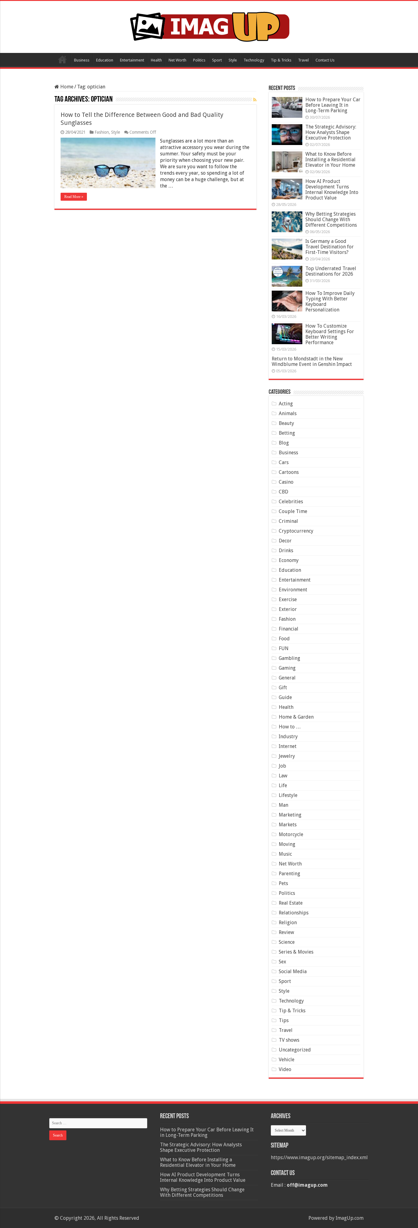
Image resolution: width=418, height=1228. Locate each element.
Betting (287, 433)
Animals (288, 413)
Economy (289, 560)
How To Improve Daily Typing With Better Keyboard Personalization (330, 301)
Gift (283, 687)
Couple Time (293, 511)
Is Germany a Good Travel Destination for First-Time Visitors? (329, 246)
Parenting (289, 873)
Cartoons (289, 472)
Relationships (293, 913)
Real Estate (291, 903)
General (287, 678)
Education (104, 60)
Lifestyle (288, 795)
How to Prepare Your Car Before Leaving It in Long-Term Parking (332, 105)
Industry (288, 736)
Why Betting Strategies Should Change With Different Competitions (331, 219)
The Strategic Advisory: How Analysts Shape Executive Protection (330, 132)
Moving (287, 844)
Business (81, 60)
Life (283, 785)
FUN (284, 648)
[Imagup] (209, 25)
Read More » (73, 197)
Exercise (288, 599)
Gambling (289, 658)
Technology (254, 60)
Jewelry (287, 756)
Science (287, 942)
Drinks (286, 550)
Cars (284, 462)
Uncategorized (295, 1050)
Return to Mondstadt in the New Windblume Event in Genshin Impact (312, 361)
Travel (303, 60)
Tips (284, 1020)
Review (286, 932)
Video (285, 1069)
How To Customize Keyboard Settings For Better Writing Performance (329, 334)
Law (283, 776)
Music (285, 854)
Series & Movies (296, 952)
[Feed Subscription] (254, 99)
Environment (293, 590)
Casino (286, 482)
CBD (283, 492)
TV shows (289, 1040)
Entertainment (132, 60)
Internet (288, 746)
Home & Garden (296, 717)
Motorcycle (291, 834)
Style (233, 60)
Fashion (102, 132)
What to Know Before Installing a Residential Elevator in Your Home (330, 159)
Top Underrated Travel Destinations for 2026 (330, 271)
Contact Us (324, 60)
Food (284, 639)
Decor (285, 541)
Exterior (288, 609)
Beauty (286, 423)
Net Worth (177, 60)
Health (156, 60)
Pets (283, 883)
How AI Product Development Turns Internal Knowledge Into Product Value (331, 189)
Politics (199, 60)
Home (62, 59)
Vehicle (286, 1059)
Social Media (293, 971)
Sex (282, 962)
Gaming (287, 668)
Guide (285, 697)
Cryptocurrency (296, 531)
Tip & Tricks (281, 60)
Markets (288, 825)
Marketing (290, 815)
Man (283, 805)
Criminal (288, 521)
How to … (290, 727)
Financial (288, 629)
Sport (217, 60)
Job (282, 766)
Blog (284, 443)
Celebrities (291, 501)
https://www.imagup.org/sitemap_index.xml (319, 1157)
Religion (288, 922)
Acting (286, 404)
